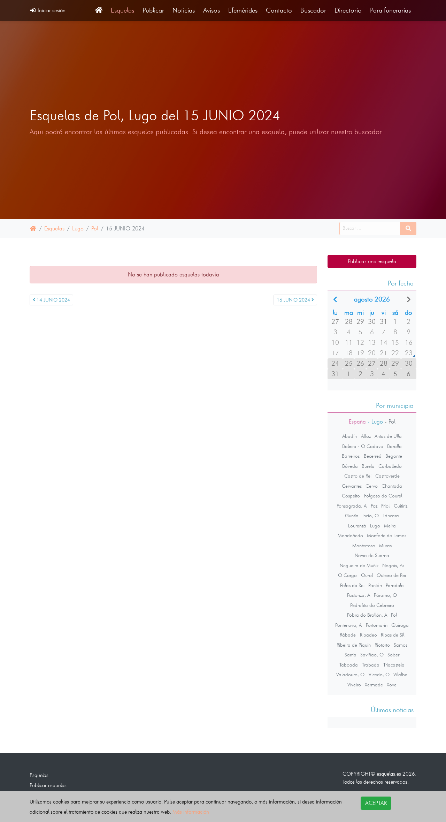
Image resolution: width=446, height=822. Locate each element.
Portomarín (376, 625)
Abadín (349, 436)
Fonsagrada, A (352, 506)
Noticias (183, 10)
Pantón (375, 585)
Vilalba (400, 674)
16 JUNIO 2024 (294, 300)
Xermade (374, 685)
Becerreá (373, 456)
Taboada (348, 665)
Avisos (211, 10)
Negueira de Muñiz (359, 565)
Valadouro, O (350, 674)
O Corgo (347, 575)
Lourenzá (357, 526)
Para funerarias (390, 10)
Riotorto (382, 645)
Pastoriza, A (358, 595)
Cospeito (351, 496)
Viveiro (354, 685)
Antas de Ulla (388, 436)
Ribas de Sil (392, 635)
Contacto (279, 10)
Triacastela (394, 665)
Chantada (392, 486)
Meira (390, 526)
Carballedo (390, 466)
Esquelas (122, 10)
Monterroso (363, 545)
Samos (400, 645)
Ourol (367, 575)
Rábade (348, 635)
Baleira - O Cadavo (362, 446)
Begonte (393, 456)
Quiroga (400, 625)
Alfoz (366, 436)
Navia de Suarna (372, 555)
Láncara (391, 515)
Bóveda (350, 466)
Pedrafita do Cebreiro (372, 605)
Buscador (313, 10)
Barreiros (351, 456)
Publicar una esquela (372, 261)
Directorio (348, 10)
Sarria (350, 655)
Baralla (394, 446)
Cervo (372, 486)
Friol (385, 506)
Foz (374, 506)
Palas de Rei (352, 585)
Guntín (351, 515)
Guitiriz (400, 506)
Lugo (78, 228)
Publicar (153, 10)
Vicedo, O (379, 674)
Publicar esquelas (48, 785)
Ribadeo (368, 635)
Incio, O (370, 515)
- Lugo (374, 421)
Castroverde (387, 476)
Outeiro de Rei (391, 575)
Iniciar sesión (51, 10)
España (357, 421)
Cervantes (352, 486)
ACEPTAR (376, 803)
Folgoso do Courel (383, 496)
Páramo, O (385, 595)
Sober (393, 655)
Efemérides (242, 10)
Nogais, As (393, 565)
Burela (368, 466)
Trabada (370, 665)
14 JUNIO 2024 (52, 300)
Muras (385, 545)
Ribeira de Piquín (354, 645)
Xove (392, 685)
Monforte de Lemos (386, 535)
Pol (94, 228)
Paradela (395, 585)
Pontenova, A (348, 625)
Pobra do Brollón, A (367, 615)
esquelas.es (389, 773)
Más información (190, 811)
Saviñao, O (372, 655)
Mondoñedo (350, 535)
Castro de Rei (357, 476)
